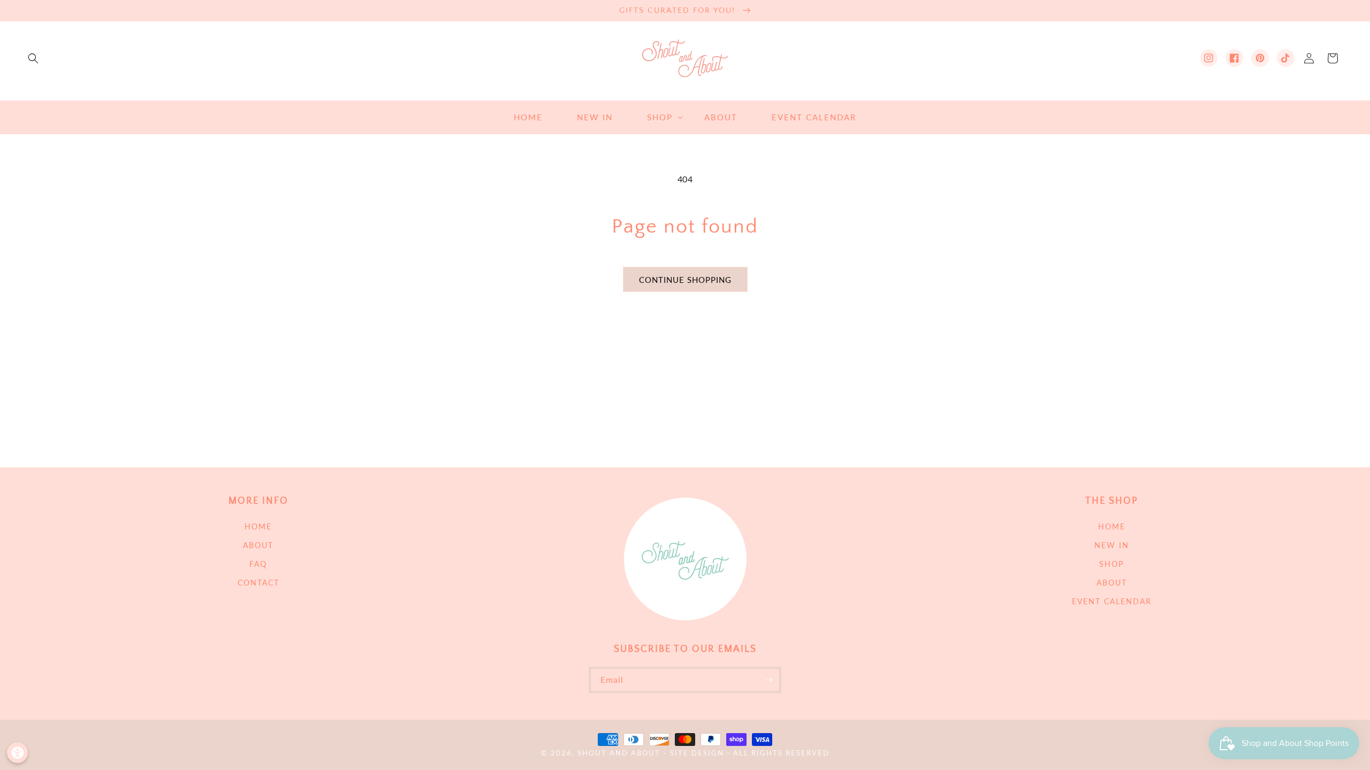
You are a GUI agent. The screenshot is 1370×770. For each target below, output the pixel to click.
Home (258, 526)
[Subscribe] (768, 680)
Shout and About (618, 753)
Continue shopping (685, 279)
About (258, 545)
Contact (258, 582)
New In (1111, 545)
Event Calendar (1112, 601)
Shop (1111, 563)
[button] (33, 58)
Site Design (697, 753)
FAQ (258, 563)
